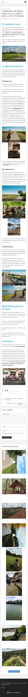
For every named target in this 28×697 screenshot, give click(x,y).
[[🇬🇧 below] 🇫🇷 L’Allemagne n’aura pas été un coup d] (14, 559)
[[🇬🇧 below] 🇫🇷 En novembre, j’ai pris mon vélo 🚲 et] (14, 511)
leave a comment (8, 19)
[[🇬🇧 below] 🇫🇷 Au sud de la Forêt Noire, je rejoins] (14, 633)
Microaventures (6, 8)
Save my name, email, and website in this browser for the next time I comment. (14, 433)
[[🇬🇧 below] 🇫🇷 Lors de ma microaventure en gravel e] (14, 486)
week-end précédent (20, 346)
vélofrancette (6, 164)
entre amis (19, 18)
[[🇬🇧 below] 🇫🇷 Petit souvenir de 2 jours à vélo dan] (14, 535)
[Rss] (4, 688)
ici (20, 98)
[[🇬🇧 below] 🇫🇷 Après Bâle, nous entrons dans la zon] (14, 584)
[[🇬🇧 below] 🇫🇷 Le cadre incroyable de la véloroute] (14, 657)
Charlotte (5, 18)
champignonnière (17, 108)
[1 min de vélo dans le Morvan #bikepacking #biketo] (14, 462)
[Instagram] (2, 688)
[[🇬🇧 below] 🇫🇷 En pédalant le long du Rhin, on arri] (14, 608)
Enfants (15, 18)
